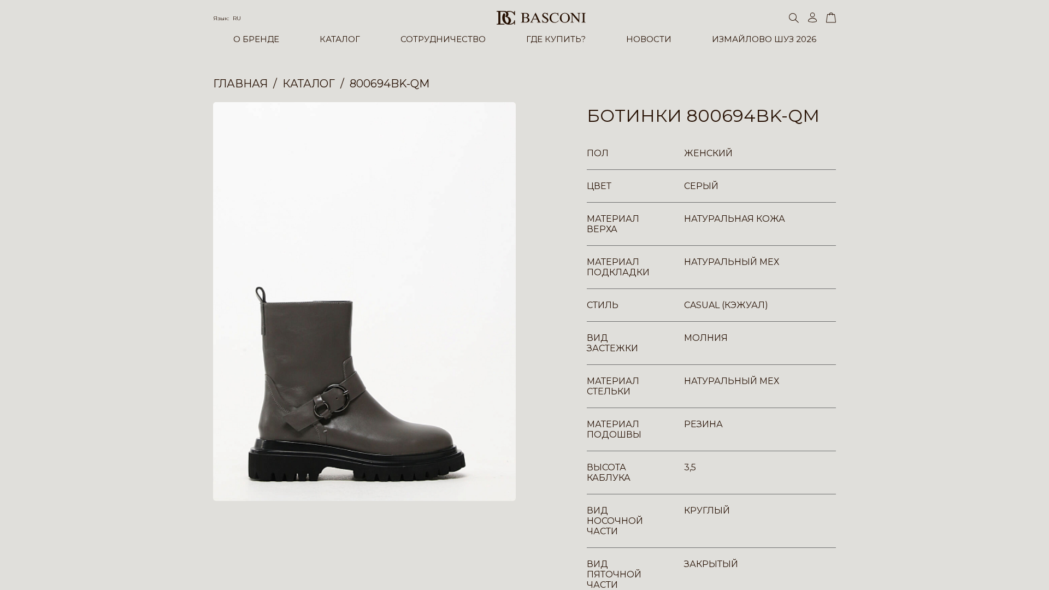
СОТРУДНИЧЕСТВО (443, 39)
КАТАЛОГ (340, 39)
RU (237, 18)
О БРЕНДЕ (256, 39)
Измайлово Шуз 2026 (764, 39)
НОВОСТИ (648, 39)
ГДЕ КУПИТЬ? (556, 39)
